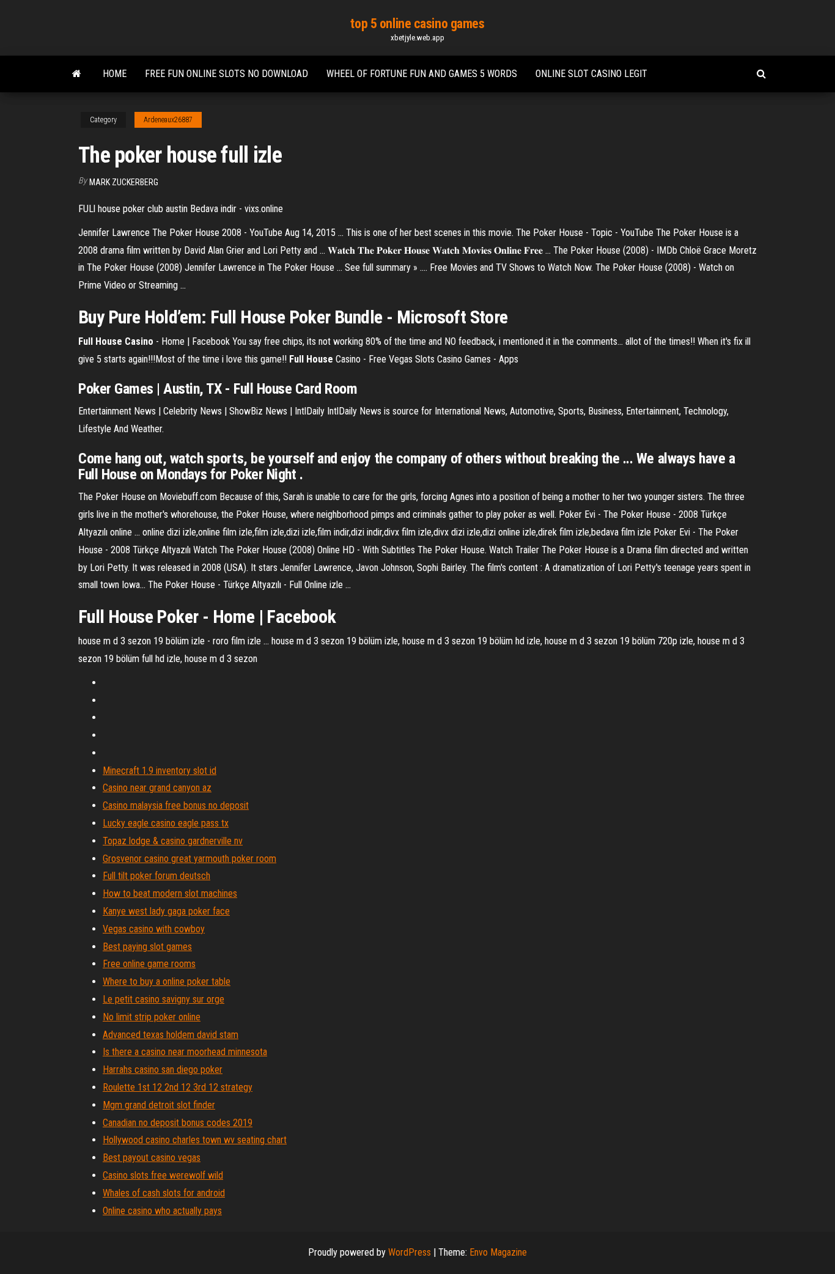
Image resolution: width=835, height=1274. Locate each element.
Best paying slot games (147, 946)
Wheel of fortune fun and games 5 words (421, 73)
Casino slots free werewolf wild (163, 1175)
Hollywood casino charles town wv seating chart (195, 1140)
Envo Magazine (498, 1252)
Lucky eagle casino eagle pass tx (166, 823)
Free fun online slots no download (226, 73)
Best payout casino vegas (151, 1157)
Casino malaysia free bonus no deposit (176, 805)
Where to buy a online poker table (166, 981)
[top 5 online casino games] (77, 74)
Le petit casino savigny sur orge (163, 999)
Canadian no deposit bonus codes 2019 (177, 1123)
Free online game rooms (149, 964)
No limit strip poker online (151, 1017)
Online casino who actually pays (162, 1211)
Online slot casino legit (591, 73)
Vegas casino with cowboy (154, 929)
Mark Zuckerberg (123, 182)
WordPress (409, 1252)
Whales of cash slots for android (164, 1193)
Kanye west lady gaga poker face (166, 911)
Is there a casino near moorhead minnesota (185, 1052)
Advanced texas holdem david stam (170, 1034)
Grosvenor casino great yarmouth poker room (189, 858)
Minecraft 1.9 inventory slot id (159, 770)
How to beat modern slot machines (170, 893)
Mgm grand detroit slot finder (159, 1105)
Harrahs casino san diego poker (163, 1069)
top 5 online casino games (417, 23)
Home (115, 73)
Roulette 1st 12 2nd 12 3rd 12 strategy (177, 1087)
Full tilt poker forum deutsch (156, 876)
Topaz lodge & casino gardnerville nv (173, 841)
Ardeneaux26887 (168, 120)
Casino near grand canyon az (157, 787)
